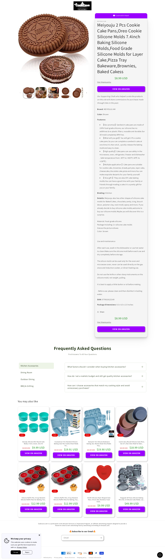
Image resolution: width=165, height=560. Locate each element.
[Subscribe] (101, 538)
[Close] (39, 535)
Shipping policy (81, 557)
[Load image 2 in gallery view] (41, 92)
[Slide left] (20, 92)
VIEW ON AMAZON (121, 89)
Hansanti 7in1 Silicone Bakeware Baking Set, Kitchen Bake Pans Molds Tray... (99, 444)
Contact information (95, 557)
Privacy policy (58, 557)
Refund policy (48, 557)
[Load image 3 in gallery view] (53, 92)
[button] (5, 5)
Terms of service (70, 557)
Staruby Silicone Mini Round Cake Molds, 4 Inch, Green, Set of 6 (33, 443)
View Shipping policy (104, 82)
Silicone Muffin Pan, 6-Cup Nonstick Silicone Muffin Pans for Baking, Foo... (33, 499)
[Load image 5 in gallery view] (78, 92)
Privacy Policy (22, 547)
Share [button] (102, 312)
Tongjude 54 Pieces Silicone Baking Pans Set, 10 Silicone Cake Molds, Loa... (132, 499)
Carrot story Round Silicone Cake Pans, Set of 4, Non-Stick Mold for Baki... (131, 443)
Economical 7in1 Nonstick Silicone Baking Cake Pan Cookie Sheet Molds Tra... (66, 444)
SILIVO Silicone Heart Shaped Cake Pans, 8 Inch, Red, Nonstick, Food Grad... (98, 500)
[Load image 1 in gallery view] (28, 92)
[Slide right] (86, 92)
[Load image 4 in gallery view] (65, 92)
